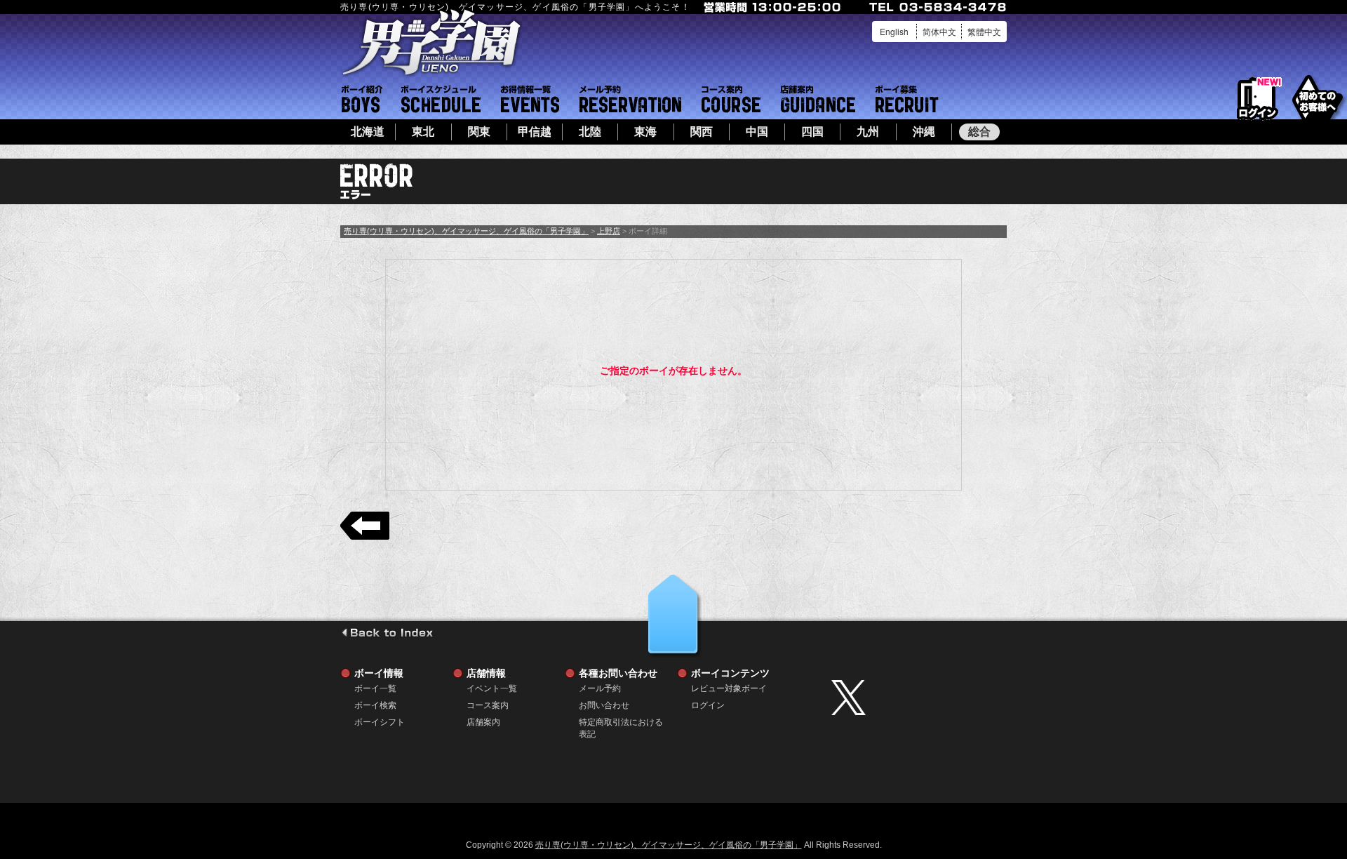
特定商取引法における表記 (621, 722)
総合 (979, 132)
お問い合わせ (604, 705)
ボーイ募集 (907, 99)
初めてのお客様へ (1317, 97)
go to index (387, 632)
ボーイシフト (441, 99)
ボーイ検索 (375, 705)
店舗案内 (818, 99)
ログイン (1257, 99)
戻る (364, 526)
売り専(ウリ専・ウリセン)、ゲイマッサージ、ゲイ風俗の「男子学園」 (466, 231)
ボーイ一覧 (375, 688)
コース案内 (731, 99)
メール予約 (630, 99)
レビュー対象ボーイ (729, 688)
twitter (915, 697)
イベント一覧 (530, 99)
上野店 (608, 231)
